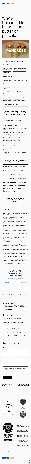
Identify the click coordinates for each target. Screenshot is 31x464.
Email (17, 357)
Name (4, 357)
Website (4, 363)
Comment (5, 347)
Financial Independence (20, 6)
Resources (11, 8)
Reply (8, 339)
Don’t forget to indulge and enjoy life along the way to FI (16, 259)
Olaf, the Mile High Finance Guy (14, 318)
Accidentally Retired (7, 295)
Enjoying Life (4, 8)
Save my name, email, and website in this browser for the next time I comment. (15, 369)
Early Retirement (10, 6)
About (3, 6)
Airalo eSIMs (17, 306)
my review (21, 305)
